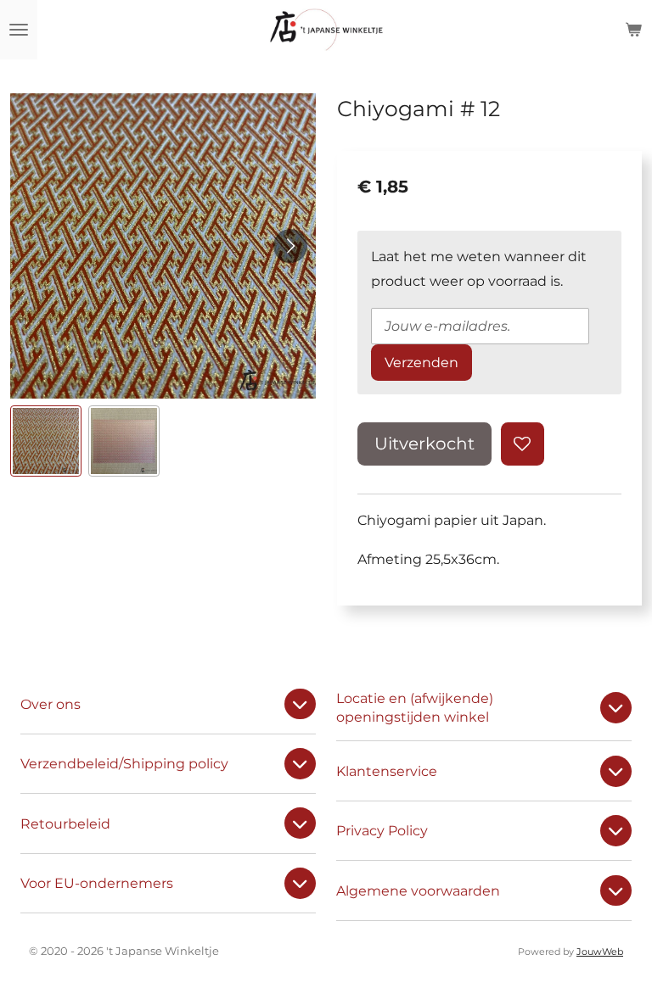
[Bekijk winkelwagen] (633, 29)
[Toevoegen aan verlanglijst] (522, 444)
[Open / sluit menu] (18, 29)
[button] (46, 441)
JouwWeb (599, 951)
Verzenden (421, 362)
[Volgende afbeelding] (290, 246)
